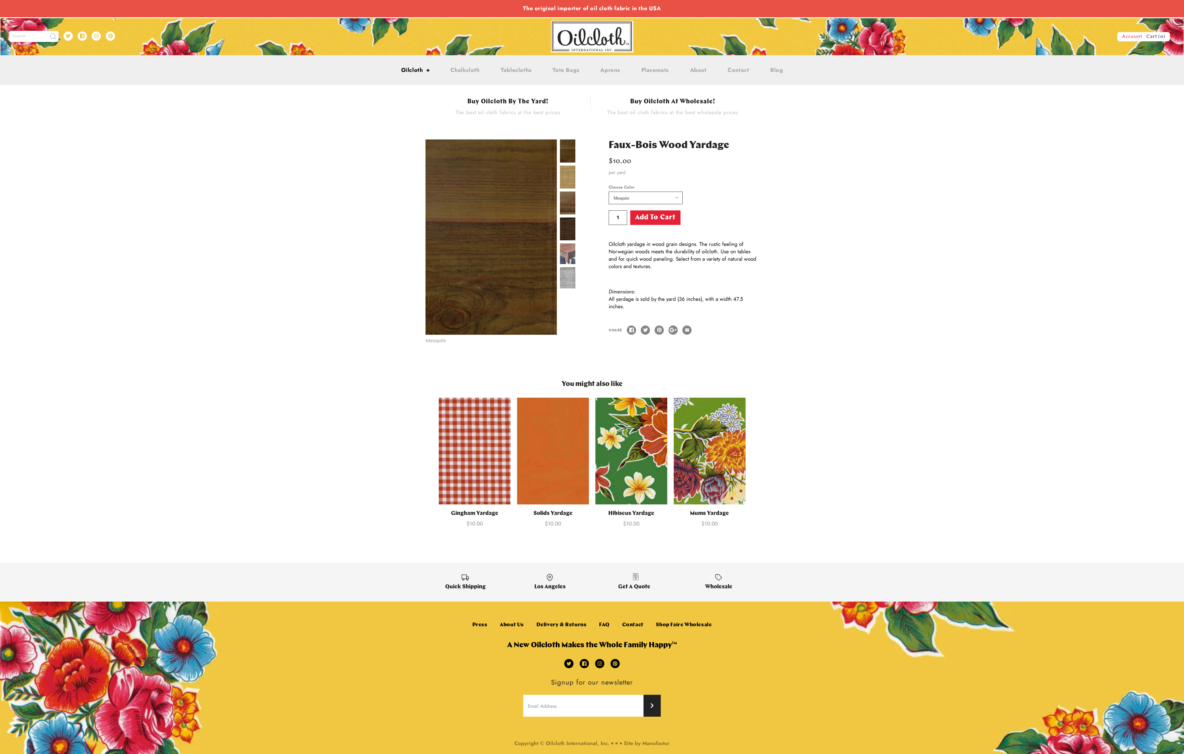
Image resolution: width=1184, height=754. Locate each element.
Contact (738, 70)
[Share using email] (687, 330)
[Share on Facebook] (631, 330)
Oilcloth (415, 70)
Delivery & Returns (561, 625)
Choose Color (622, 187)
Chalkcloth (465, 70)
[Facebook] (82, 36)
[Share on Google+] (673, 330)
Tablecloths (516, 70)
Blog (776, 70)
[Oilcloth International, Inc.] (592, 24)
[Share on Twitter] (645, 330)
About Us (512, 625)
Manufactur (656, 743)
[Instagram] (96, 36)
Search (19, 36)
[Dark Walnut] (567, 229)
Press (479, 625)
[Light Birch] (567, 177)
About (698, 70)
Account (1132, 36)
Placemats (655, 70)
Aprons (610, 70)
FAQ (604, 625)
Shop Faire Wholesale (684, 625)
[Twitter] (68, 36)
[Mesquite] (491, 236)
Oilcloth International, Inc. (577, 743)
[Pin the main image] (659, 330)
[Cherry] (567, 203)
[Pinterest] (110, 36)
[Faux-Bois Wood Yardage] (567, 253)
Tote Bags (566, 70)
